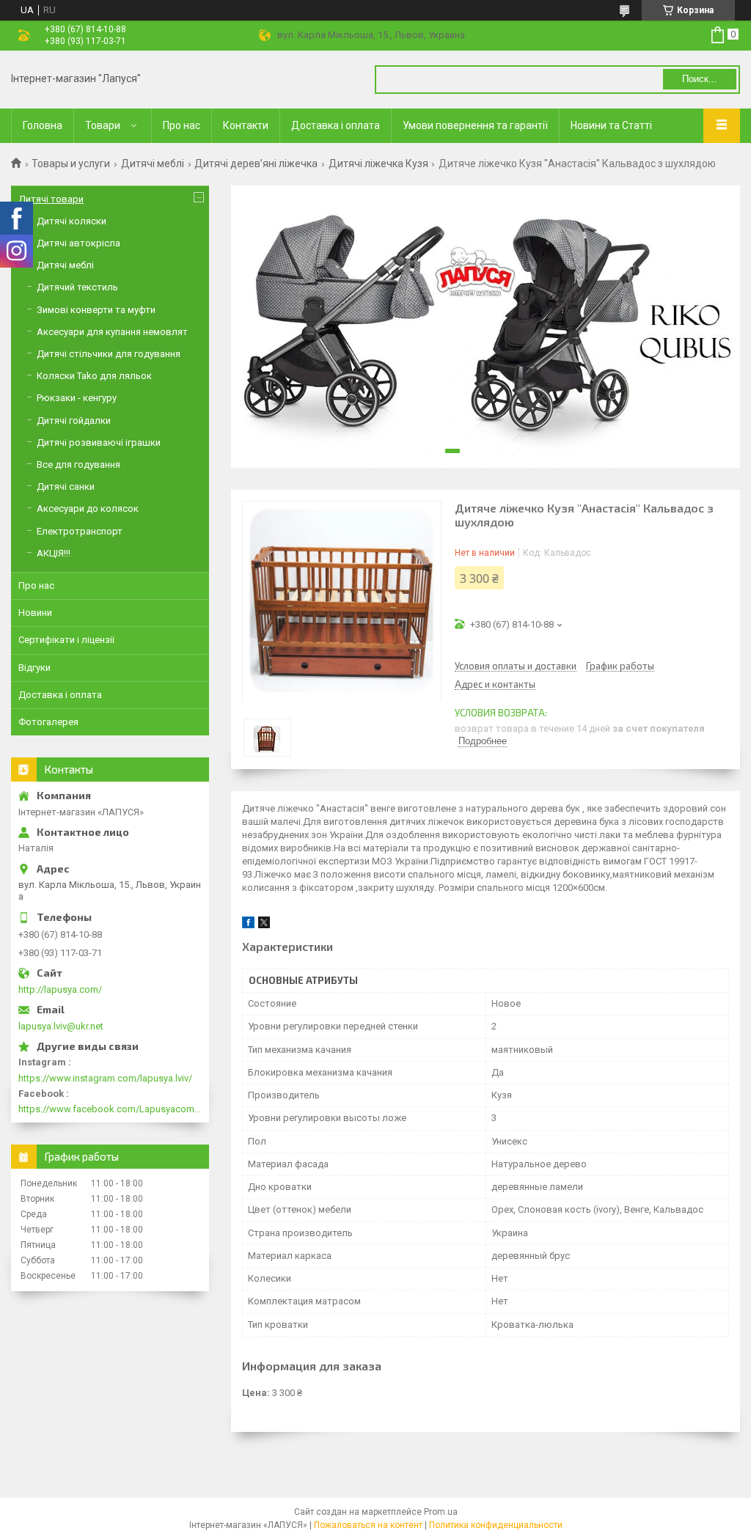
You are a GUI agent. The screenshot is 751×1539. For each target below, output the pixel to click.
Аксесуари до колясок (88, 508)
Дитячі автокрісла (78, 243)
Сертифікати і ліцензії (66, 639)
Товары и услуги (71, 163)
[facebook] (248, 924)
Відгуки (34, 667)
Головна (42, 125)
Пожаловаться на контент (368, 1525)
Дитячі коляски (71, 221)
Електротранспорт (79, 531)
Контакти (245, 125)
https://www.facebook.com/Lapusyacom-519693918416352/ (110, 1108)
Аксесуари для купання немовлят (112, 331)
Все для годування (78, 464)
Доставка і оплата (335, 125)
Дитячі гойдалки (74, 420)
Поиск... (699, 78)
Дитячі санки (66, 486)
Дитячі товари (51, 199)
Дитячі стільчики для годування (108, 353)
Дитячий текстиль (77, 287)
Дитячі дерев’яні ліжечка (256, 163)
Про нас (181, 125)
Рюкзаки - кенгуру (77, 397)
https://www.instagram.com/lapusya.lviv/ (105, 1078)
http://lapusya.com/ (60, 989)
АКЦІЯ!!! (53, 553)
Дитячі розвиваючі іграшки (99, 442)
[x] (264, 924)
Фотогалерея (48, 721)
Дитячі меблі (152, 163)
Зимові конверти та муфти (96, 309)
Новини (35, 612)
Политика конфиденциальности (496, 1525)
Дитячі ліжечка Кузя (378, 163)
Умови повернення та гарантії (475, 125)
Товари (102, 125)
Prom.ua (441, 1512)
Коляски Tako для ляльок (94, 375)
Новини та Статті (611, 125)
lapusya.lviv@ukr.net (60, 1026)
